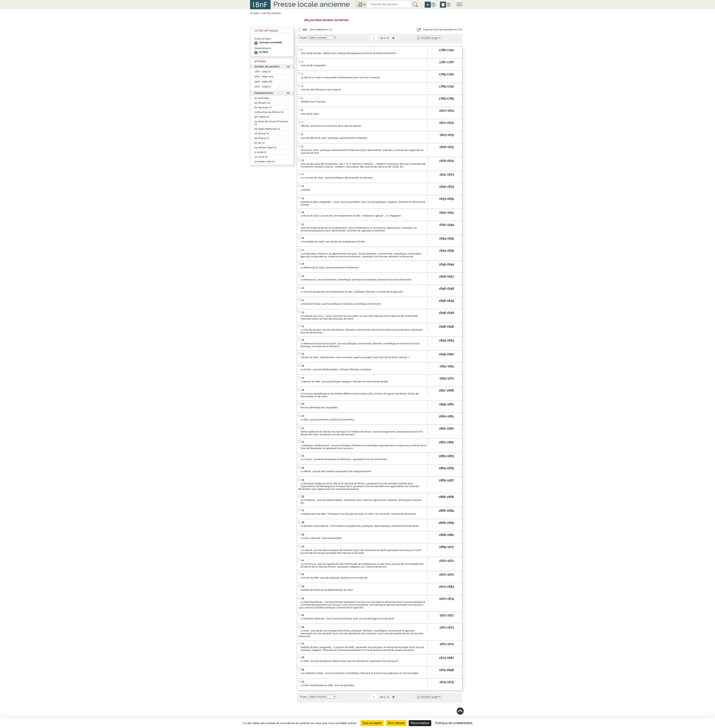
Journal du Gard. (310, 113)
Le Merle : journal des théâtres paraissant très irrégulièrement (336, 471)
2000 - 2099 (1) (262, 86)
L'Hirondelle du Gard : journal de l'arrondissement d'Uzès (333, 241)
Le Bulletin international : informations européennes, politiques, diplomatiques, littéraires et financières (360, 526)
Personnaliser (420, 723)
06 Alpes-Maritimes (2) (267, 128)
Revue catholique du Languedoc (319, 407)
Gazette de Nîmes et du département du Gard (327, 589)
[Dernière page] (393, 38)
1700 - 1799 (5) (262, 71)
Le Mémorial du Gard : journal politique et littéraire (329, 267)
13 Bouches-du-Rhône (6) (268, 112)
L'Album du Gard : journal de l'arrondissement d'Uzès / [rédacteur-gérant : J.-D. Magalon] (351, 215)
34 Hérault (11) (262, 102)
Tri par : (304, 37)
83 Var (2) (259, 142)
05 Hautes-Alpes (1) (265, 147)
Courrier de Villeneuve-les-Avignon (321, 89)
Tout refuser (396, 723)
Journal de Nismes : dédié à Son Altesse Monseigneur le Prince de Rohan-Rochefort (348, 53)
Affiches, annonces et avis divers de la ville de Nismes (331, 125)
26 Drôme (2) (261, 133)
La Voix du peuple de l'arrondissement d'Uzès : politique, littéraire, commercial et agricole (352, 291)
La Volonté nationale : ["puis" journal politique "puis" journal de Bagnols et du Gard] (347, 618)
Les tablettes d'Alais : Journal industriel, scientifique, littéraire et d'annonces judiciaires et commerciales (359, 673)
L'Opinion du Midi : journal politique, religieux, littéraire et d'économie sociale (344, 381)
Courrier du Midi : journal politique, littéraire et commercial (334, 577)
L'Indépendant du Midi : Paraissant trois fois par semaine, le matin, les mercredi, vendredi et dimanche (358, 513)
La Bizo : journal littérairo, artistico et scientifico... (328, 419)
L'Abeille (305, 189)
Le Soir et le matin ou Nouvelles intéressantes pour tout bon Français (340, 77)
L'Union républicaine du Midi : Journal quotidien (328, 685)
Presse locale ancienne (311, 4)
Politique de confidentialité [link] (453, 723)
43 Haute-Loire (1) (264, 161)
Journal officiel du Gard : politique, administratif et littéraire (334, 138)
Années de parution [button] (267, 66)
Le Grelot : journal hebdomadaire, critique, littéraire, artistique (336, 369)
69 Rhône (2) (261, 138)
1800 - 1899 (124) (263, 76)
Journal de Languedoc (313, 65)
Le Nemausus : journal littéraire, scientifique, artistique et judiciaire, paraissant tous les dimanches (356, 279)
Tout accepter (372, 723)
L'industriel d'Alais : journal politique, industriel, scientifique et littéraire (341, 303)
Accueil (254, 13)
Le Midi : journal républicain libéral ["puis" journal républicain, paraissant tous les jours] (349, 661)
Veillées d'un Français (313, 101)
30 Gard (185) (261, 98)
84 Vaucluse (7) (262, 107)
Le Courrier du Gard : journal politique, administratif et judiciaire (337, 177)
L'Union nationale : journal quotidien (321, 538)
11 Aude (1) (260, 152)
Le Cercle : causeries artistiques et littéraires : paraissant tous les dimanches (344, 459)
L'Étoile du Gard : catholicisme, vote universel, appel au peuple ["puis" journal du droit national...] (355, 357)
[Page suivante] (388, 38)
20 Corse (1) (261, 156)
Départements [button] (263, 92)
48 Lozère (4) (261, 116)
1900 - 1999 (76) (263, 81)
